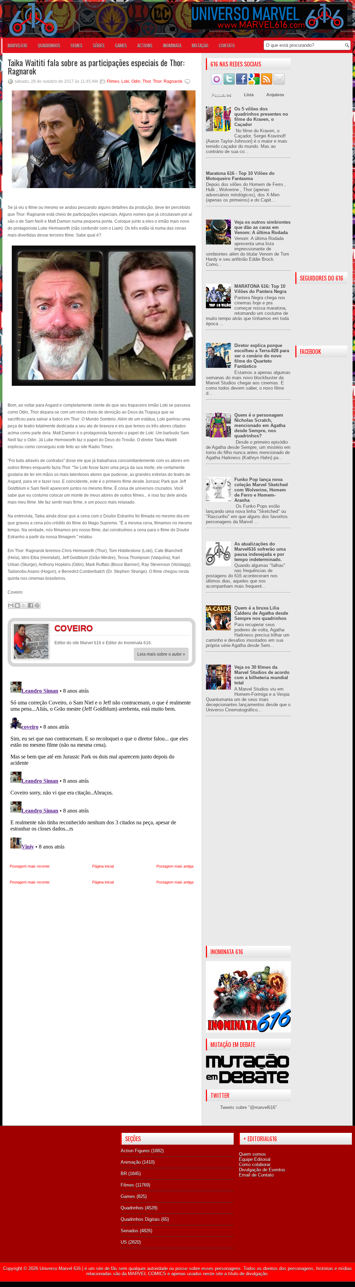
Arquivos (275, 94)
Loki (125, 81)
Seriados (129, 1230)
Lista (249, 94)
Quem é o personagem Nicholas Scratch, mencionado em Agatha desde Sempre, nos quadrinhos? (259, 425)
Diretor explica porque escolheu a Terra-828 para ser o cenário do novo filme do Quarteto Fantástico (261, 356)
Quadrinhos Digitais (140, 1219)
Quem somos (252, 1154)
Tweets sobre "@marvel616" (248, 1107)
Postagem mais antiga (174, 866)
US (124, 1242)
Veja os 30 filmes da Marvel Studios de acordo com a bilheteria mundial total (261, 675)
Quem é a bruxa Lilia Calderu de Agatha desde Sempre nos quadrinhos (261, 613)
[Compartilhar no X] (23, 605)
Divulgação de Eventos (262, 1169)
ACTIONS (145, 45)
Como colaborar (254, 1164)
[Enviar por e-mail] (10, 605)
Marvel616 (17, 45)
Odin (135, 81)
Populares (221, 94)
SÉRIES (99, 45)
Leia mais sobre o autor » (161, 654)
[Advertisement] (248, 837)
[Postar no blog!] (17, 605)
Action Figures (135, 1150)
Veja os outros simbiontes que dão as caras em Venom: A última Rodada (262, 227)
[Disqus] (102, 765)
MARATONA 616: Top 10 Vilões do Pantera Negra (260, 289)
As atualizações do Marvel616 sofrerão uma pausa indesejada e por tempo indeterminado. (260, 551)
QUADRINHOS (49, 45)
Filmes (113, 81)
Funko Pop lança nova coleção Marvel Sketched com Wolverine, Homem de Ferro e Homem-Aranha (261, 490)
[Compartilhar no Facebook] (30, 605)
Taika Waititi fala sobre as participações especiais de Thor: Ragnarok (96, 66)
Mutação (200, 45)
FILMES (77, 45)
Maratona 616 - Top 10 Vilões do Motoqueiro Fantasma (240, 176)
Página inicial (103, 866)
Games (128, 1196)
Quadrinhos (132, 1207)
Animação (131, 1162)
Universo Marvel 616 (60, 1268)
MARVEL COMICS (147, 1273)
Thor (146, 81)
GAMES (121, 45)
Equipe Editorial (254, 1159)
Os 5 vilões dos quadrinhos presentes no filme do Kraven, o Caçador (261, 116)
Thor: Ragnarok (167, 81)
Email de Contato (256, 1175)
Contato (227, 45)
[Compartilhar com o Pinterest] (37, 605)
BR (124, 1173)
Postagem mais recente (30, 866)
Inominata (172, 45)
